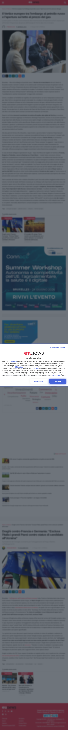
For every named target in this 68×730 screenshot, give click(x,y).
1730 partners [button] (13, 361)
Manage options (39, 381)
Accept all (58, 381)
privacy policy (57, 375)
